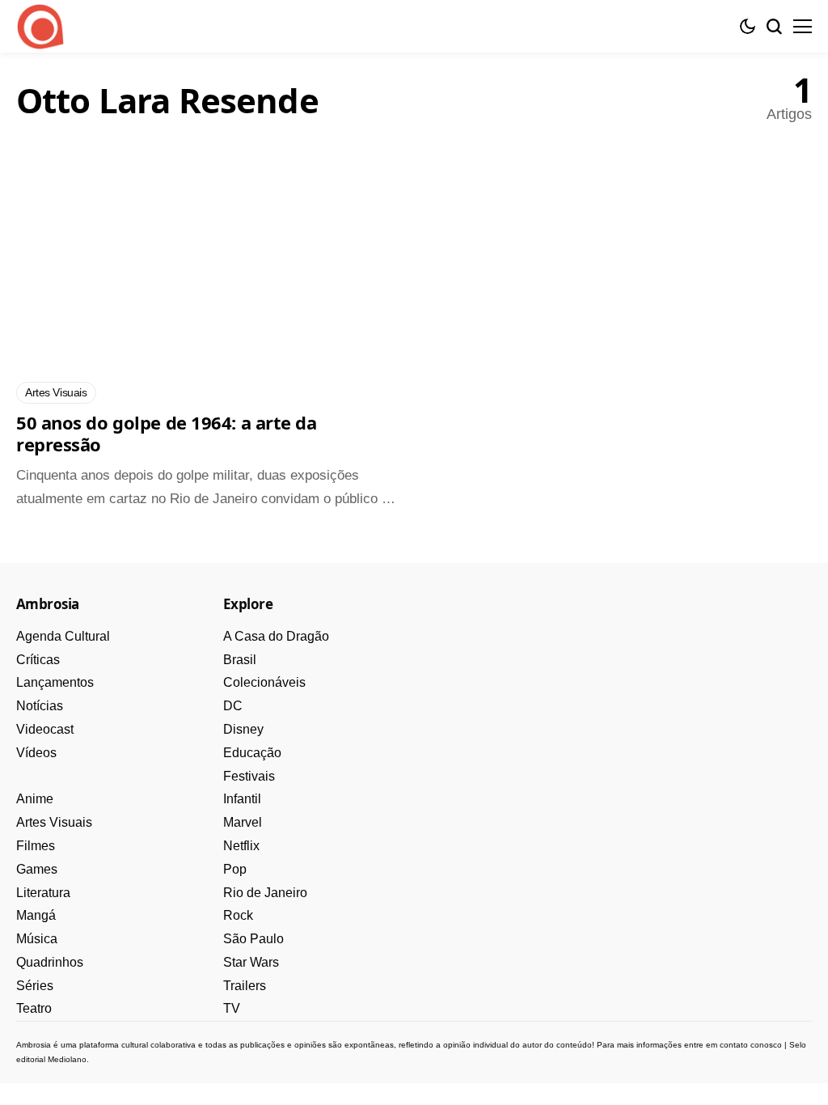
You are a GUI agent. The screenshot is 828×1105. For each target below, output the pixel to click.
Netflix (241, 846)
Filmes (35, 846)
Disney (243, 729)
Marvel (242, 822)
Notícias (39, 706)
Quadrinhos (49, 962)
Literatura (43, 893)
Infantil (242, 799)
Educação (252, 753)
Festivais (249, 776)
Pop (235, 869)
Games (36, 869)
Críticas (38, 660)
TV (231, 1008)
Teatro (34, 1008)
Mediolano (67, 1059)
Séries (34, 986)
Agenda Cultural (63, 636)
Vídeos (36, 753)
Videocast (45, 729)
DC (233, 706)
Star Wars (251, 962)
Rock (238, 915)
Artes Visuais (54, 822)
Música (36, 939)
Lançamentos (55, 682)
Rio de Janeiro (265, 893)
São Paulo (253, 939)
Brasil (239, 660)
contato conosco (751, 1044)
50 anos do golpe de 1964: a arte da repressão (166, 433)
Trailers (244, 986)
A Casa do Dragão (276, 636)
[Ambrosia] (40, 26)
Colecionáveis (264, 682)
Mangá (36, 915)
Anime (34, 799)
